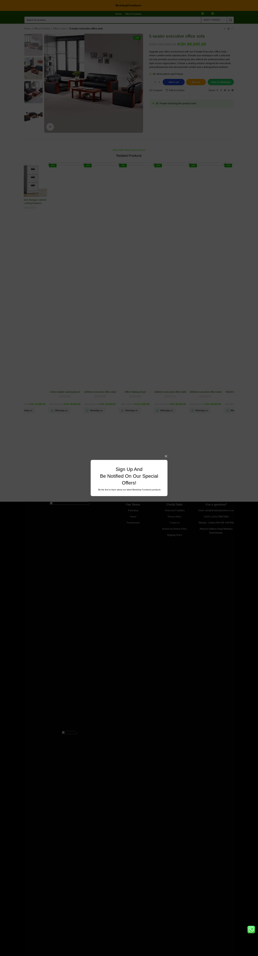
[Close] (166, 456)
